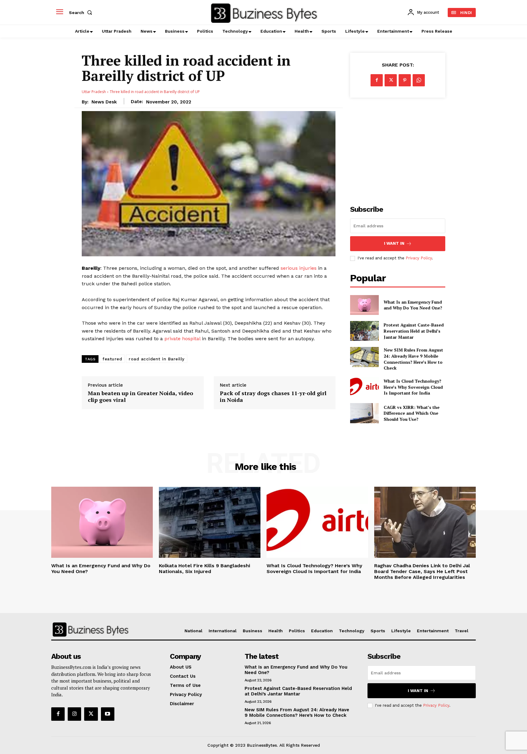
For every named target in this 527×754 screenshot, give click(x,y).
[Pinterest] (405, 80)
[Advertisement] (397, 148)
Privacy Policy (419, 258)
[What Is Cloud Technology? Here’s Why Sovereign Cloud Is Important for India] (364, 387)
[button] (82, 12)
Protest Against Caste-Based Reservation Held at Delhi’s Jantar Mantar (414, 331)
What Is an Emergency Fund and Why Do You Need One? (413, 305)
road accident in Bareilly (157, 358)
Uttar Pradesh (94, 91)
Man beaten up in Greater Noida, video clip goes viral (140, 396)
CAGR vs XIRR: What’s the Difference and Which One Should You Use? (411, 413)
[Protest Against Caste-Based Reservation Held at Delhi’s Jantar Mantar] (364, 331)
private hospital (183, 338)
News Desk (104, 102)
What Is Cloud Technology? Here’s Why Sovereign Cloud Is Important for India (413, 387)
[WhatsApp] (419, 80)
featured (112, 358)
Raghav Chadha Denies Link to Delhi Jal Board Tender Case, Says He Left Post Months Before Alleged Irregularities (422, 571)
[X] (391, 80)
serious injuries (299, 268)
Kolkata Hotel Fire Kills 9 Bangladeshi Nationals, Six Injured (204, 568)
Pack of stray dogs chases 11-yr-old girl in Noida (273, 396)
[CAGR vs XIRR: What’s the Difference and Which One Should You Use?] (364, 413)
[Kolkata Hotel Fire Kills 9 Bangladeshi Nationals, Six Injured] (209, 522)
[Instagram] (74, 714)
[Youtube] (107, 714)
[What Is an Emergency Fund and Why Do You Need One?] (364, 305)
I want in (394, 243)
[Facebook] (377, 80)
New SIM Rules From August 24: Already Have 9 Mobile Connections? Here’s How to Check (413, 359)
